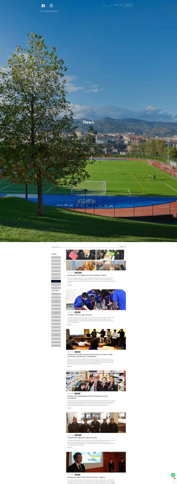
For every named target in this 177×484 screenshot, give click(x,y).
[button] (173, 475)
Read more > (69, 285)
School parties (56, 320)
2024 (56, 264)
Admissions (116, 4)
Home (41, 11)
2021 (56, 274)
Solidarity (56, 338)
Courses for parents (56, 301)
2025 (56, 260)
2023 (56, 267)
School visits (56, 345)
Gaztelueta (56, 323)
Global (56, 327)
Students (56, 293)
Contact (120, 4)
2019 (56, 281)
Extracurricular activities (56, 313)
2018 (56, 284)
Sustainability (56, 342)
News (56, 330)
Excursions (56, 308)
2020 (56, 277)
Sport (56, 305)
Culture (56, 297)
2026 (56, 257)
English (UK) (129, 5)
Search (104, 4)
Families (56, 317)
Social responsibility (56, 335)
